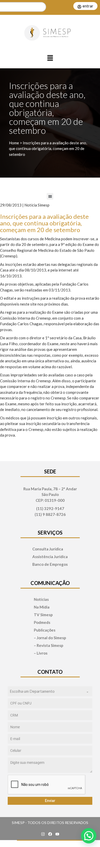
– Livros (40, 653)
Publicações (44, 630)
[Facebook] (50, 834)
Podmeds (42, 622)
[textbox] (45, 691)
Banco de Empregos (50, 564)
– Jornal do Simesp (50, 638)
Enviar (50, 801)
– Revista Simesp (48, 645)
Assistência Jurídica (50, 557)
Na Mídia (41, 607)
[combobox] (50, 691)
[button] (50, 58)
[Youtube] (57, 834)
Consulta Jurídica (47, 549)
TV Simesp (43, 615)
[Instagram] (43, 834)
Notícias (41, 599)
